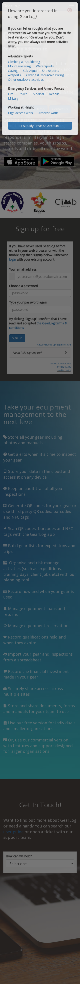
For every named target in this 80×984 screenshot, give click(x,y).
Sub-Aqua (30, 70)
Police (23, 94)
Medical (38, 94)
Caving (13, 70)
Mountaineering (19, 66)
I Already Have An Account (40, 126)
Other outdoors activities (26, 79)
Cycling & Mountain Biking (45, 75)
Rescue (54, 94)
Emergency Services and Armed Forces (36, 88)
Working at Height (21, 107)
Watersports (45, 66)
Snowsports (50, 70)
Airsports (14, 75)
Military (13, 98)
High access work (20, 113)
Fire (10, 94)
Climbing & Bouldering (24, 62)
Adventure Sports (20, 56)
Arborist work (48, 113)
